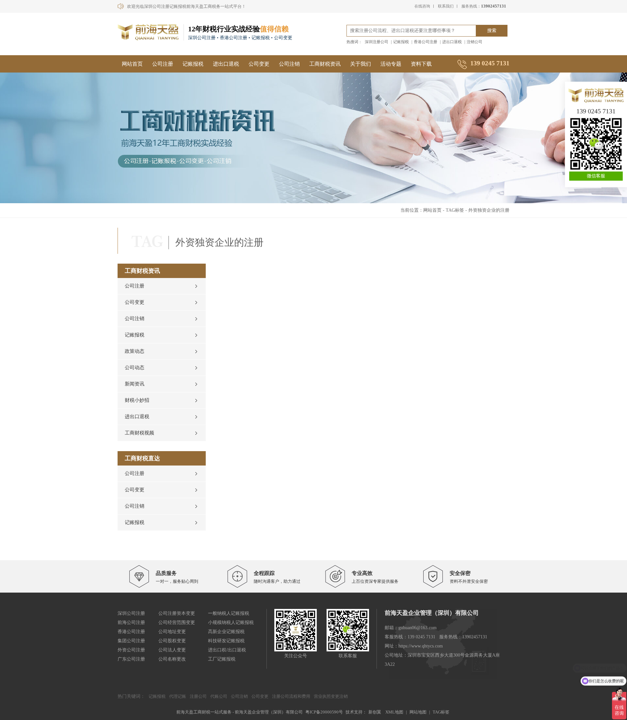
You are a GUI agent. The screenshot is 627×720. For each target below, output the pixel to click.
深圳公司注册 (131, 613)
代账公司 (218, 696)
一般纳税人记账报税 (228, 613)
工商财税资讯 (325, 64)
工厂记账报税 (221, 659)
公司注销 (289, 64)
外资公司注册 (131, 649)
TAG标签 (455, 210)
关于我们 (360, 64)
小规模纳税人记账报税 (231, 622)
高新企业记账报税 (226, 631)
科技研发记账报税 (226, 640)
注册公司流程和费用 (291, 696)
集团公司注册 (131, 640)
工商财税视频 (139, 432)
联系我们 (446, 6)
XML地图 (394, 712)
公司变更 (259, 64)
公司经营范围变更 (176, 622)
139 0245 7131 (596, 111)
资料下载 (421, 64)
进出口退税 (452, 42)
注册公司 (198, 696)
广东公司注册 (131, 659)
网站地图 (418, 712)
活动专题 (390, 64)
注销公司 (474, 42)
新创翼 (374, 712)
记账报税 (401, 42)
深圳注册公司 (376, 42)
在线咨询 (422, 6)
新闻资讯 (134, 383)
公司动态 (134, 367)
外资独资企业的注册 (488, 210)
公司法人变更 (172, 649)
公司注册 (162, 64)
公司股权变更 (172, 640)
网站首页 (132, 64)
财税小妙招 (137, 400)
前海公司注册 (131, 622)
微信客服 (596, 175)
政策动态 (134, 351)
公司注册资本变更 (176, 613)
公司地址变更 (172, 631)
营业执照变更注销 (331, 696)
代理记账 (177, 696)
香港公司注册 (425, 42)
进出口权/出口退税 (227, 649)
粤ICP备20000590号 (324, 712)
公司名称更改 (172, 659)
